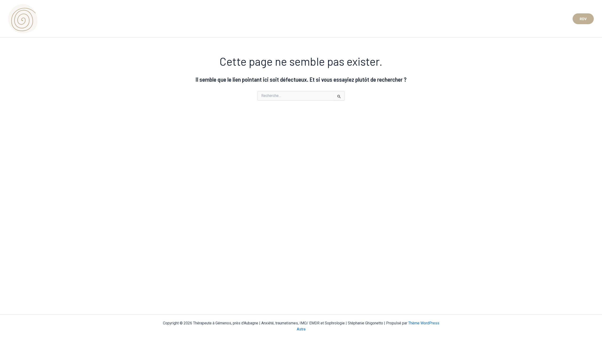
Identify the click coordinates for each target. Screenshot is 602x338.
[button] (583, 18)
